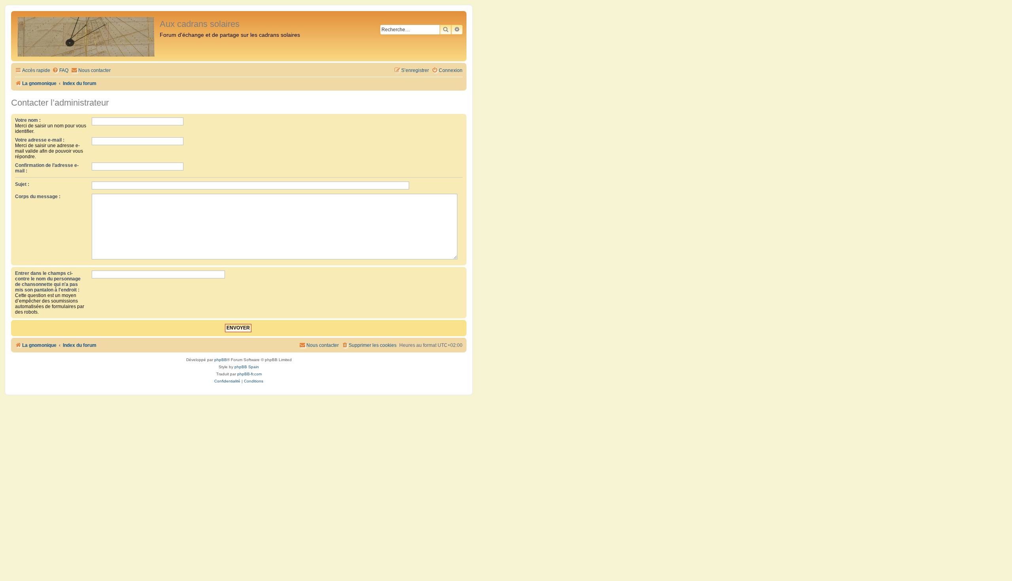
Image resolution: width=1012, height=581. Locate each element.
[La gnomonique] (86, 36)
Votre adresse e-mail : (39, 140)
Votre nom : (28, 120)
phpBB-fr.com (249, 374)
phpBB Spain (246, 367)
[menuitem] (60, 70)
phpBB (220, 360)
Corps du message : (37, 196)
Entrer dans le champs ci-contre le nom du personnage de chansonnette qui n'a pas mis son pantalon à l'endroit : (48, 282)
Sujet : (22, 184)
